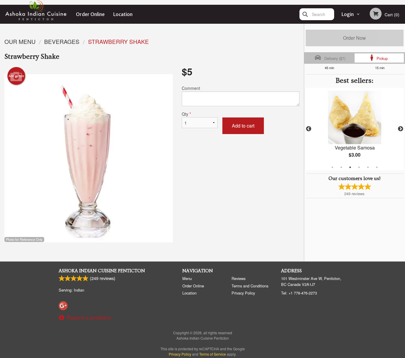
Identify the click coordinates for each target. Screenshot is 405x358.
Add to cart (243, 125)
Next (401, 129)
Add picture (16, 76)
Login (348, 14)
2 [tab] (341, 167)
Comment (191, 88)
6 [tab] (377, 167)
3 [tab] (350, 167)
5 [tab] (368, 167)
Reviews (238, 278)
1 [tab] (332, 167)
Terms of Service (212, 354)
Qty (186, 114)
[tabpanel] (354, 129)
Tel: (299, 293)
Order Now (354, 37)
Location (123, 14)
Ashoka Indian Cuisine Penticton (102, 270)
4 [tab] (359, 167)
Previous (309, 129)
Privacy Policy (243, 293)
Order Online (90, 14)
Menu (187, 278)
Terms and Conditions (250, 286)
